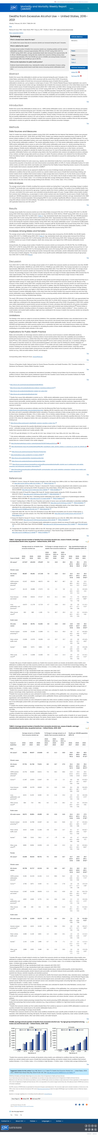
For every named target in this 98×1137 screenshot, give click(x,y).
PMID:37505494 (63, 520)
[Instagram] (92, 1126)
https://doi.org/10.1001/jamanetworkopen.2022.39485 (59, 524)
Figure (30, 255)
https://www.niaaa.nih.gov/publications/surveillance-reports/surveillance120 (32, 388)
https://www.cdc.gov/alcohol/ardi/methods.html (23, 394)
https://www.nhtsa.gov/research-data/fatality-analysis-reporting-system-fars (33, 423)
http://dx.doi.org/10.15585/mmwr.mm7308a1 (60, 1073)
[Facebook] (86, 1126)
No (21, 1115)
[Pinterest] (89, 1129)
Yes (11, 1115)
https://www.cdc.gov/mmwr (44, 1089)
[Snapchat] (92, 1129)
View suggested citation (16, 33)
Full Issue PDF (75, 76)
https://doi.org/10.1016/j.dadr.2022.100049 (34, 490)
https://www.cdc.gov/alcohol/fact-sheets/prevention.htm (27, 458)
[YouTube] (86, 1129)
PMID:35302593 (54, 494)
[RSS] (95, 1129)
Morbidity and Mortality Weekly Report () (44, 7)
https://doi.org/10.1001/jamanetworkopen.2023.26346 (39, 520)
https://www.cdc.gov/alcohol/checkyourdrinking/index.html (28, 461)
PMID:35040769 (44, 509)
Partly (16, 1115)
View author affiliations (65, 30)
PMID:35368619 (55, 490)
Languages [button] (46, 1121)
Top (88, 101)
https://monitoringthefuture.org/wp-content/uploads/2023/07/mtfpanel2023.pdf (34, 443)
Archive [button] (59, 1121)
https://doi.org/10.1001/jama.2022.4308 (35, 494)
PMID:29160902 (79, 503)
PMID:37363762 (49, 483)
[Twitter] (89, 1126)
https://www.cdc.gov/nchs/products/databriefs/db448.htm (26, 385)
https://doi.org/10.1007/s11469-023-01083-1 (27, 483)
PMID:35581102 (17, 515)
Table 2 (73, 62)
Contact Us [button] (5, 1121)
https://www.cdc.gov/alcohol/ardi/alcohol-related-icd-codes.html (28, 391)
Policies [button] (33, 1121)
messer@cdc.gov (37, 357)
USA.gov (95, 1134)
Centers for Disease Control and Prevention (24, 1106)
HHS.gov (89, 1134)
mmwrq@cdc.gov (48, 1094)
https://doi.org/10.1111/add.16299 (40, 498)
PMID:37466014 (58, 498)
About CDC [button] (20, 1121)
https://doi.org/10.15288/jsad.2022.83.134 (24, 509)
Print (10, 26)
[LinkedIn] (95, 1126)
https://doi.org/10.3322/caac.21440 (61, 503)
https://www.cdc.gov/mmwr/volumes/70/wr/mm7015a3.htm (29, 452)
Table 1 (73, 59)
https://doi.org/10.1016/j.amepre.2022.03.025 (68, 513)
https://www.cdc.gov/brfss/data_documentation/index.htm (26, 410)
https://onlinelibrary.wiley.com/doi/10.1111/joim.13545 (26, 455)
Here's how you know (83, 2)
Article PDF (74, 72)
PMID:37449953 (43, 532)
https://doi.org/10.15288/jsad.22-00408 (23, 532)
